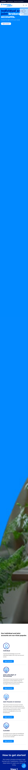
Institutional (10, 1)
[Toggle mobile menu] (26, 5)
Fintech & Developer (19, 1)
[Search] (23, 5)
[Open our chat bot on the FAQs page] (24, 766)
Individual (3, 1)
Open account (6, 23)
